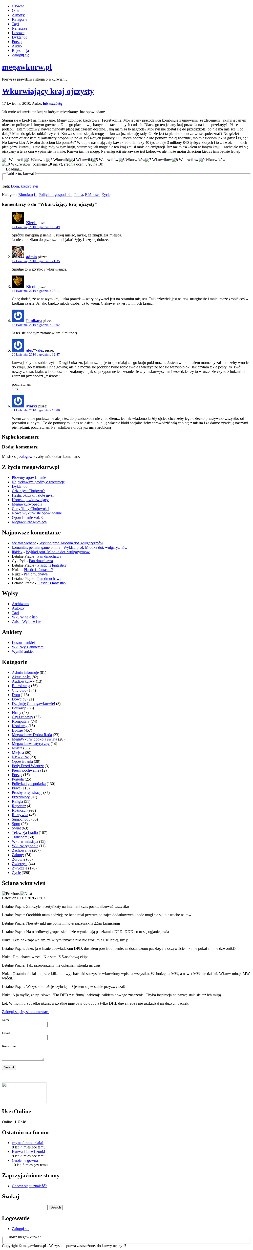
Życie (106, 194)
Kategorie (19, 19)
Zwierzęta (19, 864)
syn (35, 186)
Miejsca (18, 752)
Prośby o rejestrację (27, 792)
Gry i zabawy (22, 717)
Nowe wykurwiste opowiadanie (37, 513)
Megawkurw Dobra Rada (32, 735)
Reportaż (19, 806)
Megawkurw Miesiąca (29, 522)
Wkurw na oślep (25, 617)
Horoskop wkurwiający (30, 500)
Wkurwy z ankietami (28, 647)
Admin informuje (25, 672)
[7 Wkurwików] (158, 160)
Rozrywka (20, 815)
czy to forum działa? (27, 1143)
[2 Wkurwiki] (35, 160)
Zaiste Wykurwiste (26, 621)
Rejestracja (20, 50)
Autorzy (18, 15)
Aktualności (21, 677)
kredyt (26, 186)
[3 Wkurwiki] (57, 160)
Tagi (15, 24)
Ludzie (17, 730)
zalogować (27, 456)
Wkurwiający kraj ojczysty (48, 91)
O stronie (19, 10)
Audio (17, 46)
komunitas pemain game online (36, 547)
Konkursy (19, 726)
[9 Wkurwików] (212, 160)
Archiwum (20, 604)
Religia (17, 801)
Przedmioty (21, 797)
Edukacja (19, 708)
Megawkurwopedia (27, 504)
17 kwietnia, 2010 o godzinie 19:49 (36, 227)
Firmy (16, 712)
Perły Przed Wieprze (28, 766)
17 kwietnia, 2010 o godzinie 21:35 (36, 261)
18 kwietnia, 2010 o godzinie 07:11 (36, 291)
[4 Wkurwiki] (80, 160)
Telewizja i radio (25, 832)
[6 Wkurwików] (132, 160)
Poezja (17, 42)
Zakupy (18, 855)
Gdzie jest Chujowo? (28, 491)
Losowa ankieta (24, 642)
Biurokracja (27, 194)
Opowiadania (22, 761)
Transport (19, 837)
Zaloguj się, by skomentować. (25, 1012)
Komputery (21, 721)
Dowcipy (19, 699)
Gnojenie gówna (25, 1160)
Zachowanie (21, 850)
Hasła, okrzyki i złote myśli (33, 495)
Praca (78, 194)
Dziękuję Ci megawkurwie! (33, 703)
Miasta (17, 748)
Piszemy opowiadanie (29, 477)
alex (29, 350)
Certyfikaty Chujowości (30, 509)
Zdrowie (18, 859)
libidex (17, 552)
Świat (16, 828)
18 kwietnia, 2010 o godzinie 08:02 (36, 325)
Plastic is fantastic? (51, 565)
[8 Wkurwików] (185, 160)
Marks (31, 406)
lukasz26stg (52, 103)
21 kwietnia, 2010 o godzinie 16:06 (36, 410)
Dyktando (19, 37)
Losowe (18, 33)
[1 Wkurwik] (13, 160)
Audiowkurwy (23, 681)
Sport (16, 824)
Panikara (34, 320)
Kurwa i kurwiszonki (28, 1151)
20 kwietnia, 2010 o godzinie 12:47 (36, 354)
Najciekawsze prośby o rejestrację (38, 482)
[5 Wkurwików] (105, 160)
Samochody (21, 819)
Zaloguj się (20, 55)
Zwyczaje (19, 868)
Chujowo (19, 690)
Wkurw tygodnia (25, 846)
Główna (18, 6)
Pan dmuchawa (49, 556)
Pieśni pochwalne (25, 770)
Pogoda (18, 779)
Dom (15, 186)
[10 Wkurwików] (16, 164)
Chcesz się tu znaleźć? (29, 1186)
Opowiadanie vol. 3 (27, 517)
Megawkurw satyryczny (31, 744)
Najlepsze (19, 28)
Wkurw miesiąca (25, 841)
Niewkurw (20, 757)
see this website (24, 543)
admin (31, 257)
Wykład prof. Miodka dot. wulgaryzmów (71, 543)
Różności (92, 194)
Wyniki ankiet (23, 651)
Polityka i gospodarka (55, 194)
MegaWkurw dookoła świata (34, 739)
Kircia (31, 223)
